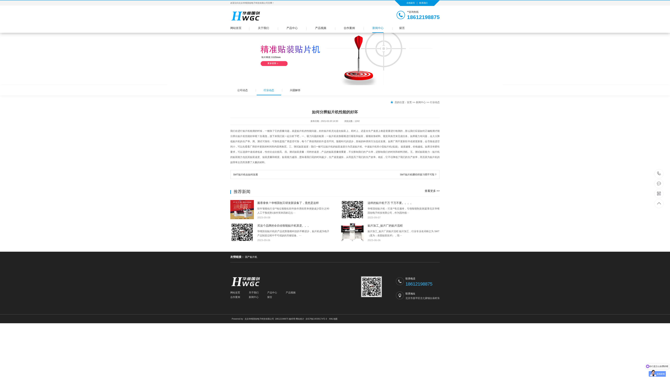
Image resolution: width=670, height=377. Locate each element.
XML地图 (333, 319)
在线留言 (411, 3)
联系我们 (423, 3)
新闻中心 (378, 28)
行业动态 (269, 90)
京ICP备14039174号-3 (316, 319)
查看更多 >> (432, 190)
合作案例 (349, 28)
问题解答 (295, 90)
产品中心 (292, 28)
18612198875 (659, 173)
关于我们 (263, 28)
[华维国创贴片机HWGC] (246, 16)
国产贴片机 (251, 257)
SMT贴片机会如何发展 (245, 174)
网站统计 (300, 319)
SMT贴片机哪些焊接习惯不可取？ (418, 174)
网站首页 (235, 28)
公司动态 (242, 90)
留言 (402, 28)
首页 (409, 102)
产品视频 (320, 28)
